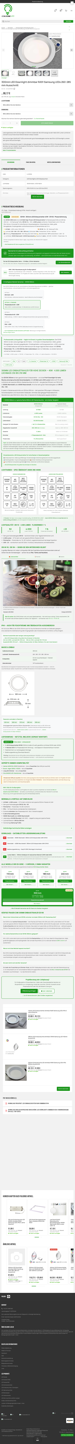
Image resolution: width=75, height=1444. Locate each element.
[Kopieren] (14, 89)
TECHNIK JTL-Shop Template (66, 1432)
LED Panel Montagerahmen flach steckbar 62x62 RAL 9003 (37, 1221)
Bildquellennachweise (7, 1363)
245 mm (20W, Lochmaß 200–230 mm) (14, 640)
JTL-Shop (70, 1430)
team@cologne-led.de (9, 332)
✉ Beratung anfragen (29, 991)
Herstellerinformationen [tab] (53, 162)
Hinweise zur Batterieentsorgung (9, 1366)
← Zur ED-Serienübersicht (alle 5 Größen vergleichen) (37, 995)
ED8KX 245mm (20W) (22, 729)
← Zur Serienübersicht (63, 262)
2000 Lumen (38, 199)
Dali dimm (53, 193)
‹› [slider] (37, 583)
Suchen (68, 21)
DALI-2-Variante (37, 780)
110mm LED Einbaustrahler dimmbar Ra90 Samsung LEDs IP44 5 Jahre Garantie (47, 1011)
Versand (13, 96)
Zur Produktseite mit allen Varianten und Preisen (17, 330)
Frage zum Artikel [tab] (30, 162)
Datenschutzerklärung (7, 1358)
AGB (2, 1355)
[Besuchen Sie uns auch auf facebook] (8, 1296)
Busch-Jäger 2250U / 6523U (11, 768)
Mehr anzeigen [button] (63, 1089)
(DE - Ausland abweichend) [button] (15, 1281)
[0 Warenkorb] (66, 11)
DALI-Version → (10, 884)
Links (2, 1368)
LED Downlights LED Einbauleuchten (25, 27)
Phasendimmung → (10, 881)
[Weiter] (71, 50)
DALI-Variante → (65, 272)
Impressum (4, 1353)
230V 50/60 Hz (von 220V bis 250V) (37, 188)
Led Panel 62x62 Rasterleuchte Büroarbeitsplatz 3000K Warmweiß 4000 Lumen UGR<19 (57, 1223)
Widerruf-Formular (6, 1350)
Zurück (3, 27)
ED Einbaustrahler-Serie (40, 867)
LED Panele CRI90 (5, 1379)
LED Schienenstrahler (6, 1385)
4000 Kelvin (38, 183)
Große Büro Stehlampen (7, 1406)
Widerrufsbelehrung (6, 1348)
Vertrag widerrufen (67, 1435)
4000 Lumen (30, 199)
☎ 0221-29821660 (46, 991)
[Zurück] (3, 50)
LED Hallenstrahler (6, 1395)
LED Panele (4, 1377)
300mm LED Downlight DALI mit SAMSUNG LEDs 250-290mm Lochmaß (36, 1269)
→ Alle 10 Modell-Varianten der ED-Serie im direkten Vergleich (29, 908)
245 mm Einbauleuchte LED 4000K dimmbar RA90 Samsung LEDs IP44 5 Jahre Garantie (16, 1222)
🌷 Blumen (37, 556)
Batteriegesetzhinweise (7, 1361)
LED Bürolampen (5, 1393)
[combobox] (37, 105)
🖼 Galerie (61, 556)
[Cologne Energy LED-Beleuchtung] (8, 10)
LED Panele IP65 (5, 1382)
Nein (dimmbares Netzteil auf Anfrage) (38, 193)
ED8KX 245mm (60, 940)
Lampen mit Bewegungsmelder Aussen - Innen (12, 1403)
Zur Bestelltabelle (39, 118)
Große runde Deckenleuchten (8, 1400)
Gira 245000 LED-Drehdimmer (12, 773)
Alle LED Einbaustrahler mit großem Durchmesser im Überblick (20, 465)
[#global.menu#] (72, 11)
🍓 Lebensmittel (13, 556)
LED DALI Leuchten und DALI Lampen (10, 1398)
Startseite (10, 27)
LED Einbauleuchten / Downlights (9, 1387)
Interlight (4, 78)
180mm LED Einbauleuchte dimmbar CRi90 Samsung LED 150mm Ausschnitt (47, 1037)
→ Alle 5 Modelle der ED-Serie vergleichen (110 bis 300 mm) (19, 244)
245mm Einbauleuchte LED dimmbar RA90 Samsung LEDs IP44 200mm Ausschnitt (47, 1063)
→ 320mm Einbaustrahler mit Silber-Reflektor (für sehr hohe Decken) (37, 642)
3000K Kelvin (30, 183)
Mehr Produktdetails (9, 150)
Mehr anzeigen (38, 196)
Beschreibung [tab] (10, 162)
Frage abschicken (10, 1173)
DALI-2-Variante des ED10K (59, 969)
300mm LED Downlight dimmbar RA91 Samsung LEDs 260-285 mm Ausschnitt (20, 28)
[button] (16, 1209)
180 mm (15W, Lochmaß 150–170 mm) (36, 640)
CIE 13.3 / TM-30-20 (54, 618)
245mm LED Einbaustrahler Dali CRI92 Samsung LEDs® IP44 (58, 1269)
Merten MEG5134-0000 (10, 766)
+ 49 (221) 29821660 (8, 1308)
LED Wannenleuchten (6, 1390)
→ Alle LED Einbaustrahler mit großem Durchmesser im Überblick (21, 638)
